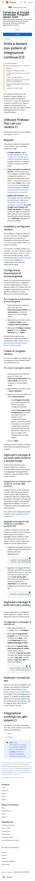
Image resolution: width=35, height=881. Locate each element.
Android (3, 852)
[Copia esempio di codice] (29, 666)
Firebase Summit (6, 811)
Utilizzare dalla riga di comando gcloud (17, 157)
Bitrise (9, 734)
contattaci (12, 751)
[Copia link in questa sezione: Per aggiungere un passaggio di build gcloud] (16, 624)
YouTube (3, 817)
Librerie (3, 796)
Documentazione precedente (10, 840)
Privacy (10, 872)
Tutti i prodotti (5, 864)
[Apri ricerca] (21, 2)
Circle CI (10, 737)
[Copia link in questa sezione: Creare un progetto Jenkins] (14, 354)
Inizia (17, 34)
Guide (3, 787)
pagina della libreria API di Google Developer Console (17, 202)
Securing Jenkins (15, 345)
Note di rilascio (5, 834)
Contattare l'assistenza (8, 825)
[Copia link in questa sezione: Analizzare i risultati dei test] (10, 681)
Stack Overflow (6, 828)
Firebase (3, 858)
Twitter (3, 814)
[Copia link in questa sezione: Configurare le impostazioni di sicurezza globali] (24, 276)
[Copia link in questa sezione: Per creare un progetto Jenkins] (5, 370)
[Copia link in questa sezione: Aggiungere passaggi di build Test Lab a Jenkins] (5, 608)
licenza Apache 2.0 (26, 768)
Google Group (5, 831)
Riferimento (4, 790)
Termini (3, 872)
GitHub (3, 800)
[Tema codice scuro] (29, 558)
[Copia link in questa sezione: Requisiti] (15, 140)
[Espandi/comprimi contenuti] (18, 63)
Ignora (17, 29)
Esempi (3, 793)
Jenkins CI (16, 134)
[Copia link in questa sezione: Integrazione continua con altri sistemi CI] (19, 720)
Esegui (8, 39)
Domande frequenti (7, 837)
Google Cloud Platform (8, 861)
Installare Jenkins (24, 253)
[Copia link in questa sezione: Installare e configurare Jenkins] (14, 230)
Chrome (3, 855)
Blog (2, 808)
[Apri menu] (3, 2)
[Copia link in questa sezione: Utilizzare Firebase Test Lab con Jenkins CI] (19, 127)
